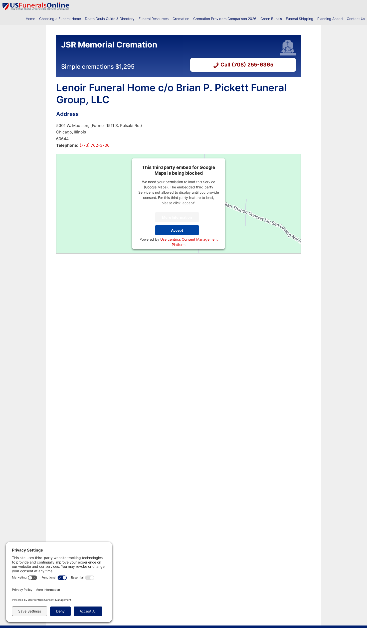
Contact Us (356, 18)
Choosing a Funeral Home (60, 18)
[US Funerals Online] (35, 6)
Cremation (181, 18)
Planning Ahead (330, 18)
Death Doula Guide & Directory (110, 18)
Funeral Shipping (299, 18)
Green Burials (271, 18)
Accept (177, 230)
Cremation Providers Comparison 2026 (224, 18)
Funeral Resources (154, 18)
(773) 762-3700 (94, 145)
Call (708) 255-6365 (246, 64)
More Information (177, 217)
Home (30, 18)
